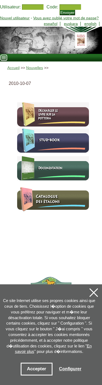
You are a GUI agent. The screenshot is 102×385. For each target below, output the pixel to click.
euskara (71, 23)
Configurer (70, 368)
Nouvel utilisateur (15, 18)
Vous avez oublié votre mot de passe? (66, 18)
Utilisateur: (10, 7)
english (90, 23)
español (50, 23)
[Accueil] (51, 40)
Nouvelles (34, 68)
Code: (52, 7)
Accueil (13, 68)
